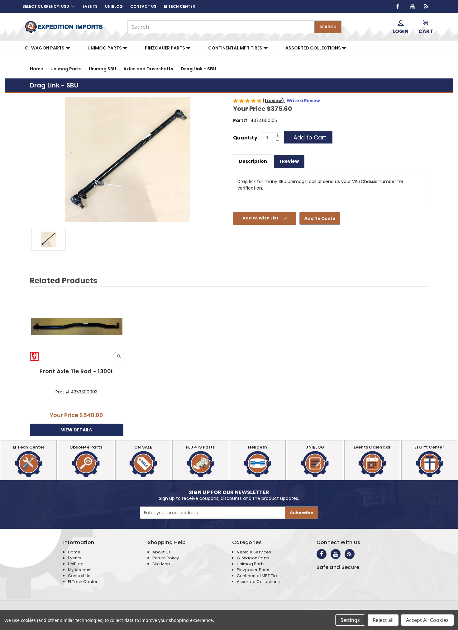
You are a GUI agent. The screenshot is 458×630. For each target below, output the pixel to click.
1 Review (289, 161)
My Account (80, 570)
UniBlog (75, 564)
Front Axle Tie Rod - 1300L (77, 371)
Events (74, 558)
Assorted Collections (313, 48)
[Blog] (427, 7)
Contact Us (79, 576)
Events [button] (90, 6)
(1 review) (274, 100)
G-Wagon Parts (45, 48)
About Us (161, 552)
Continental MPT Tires (235, 48)
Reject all (383, 620)
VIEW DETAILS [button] (76, 430)
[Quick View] (118, 356)
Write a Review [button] (303, 100)
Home (74, 552)
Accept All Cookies (427, 620)
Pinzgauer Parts (165, 48)
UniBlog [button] (114, 6)
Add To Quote (319, 218)
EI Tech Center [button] (179, 6)
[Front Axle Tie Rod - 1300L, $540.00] (77, 326)
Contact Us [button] (143, 6)
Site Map (161, 564)
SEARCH (327, 27)
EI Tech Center (83, 582)
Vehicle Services (254, 552)
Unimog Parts (105, 48)
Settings (350, 620)
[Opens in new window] (398, 7)
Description (253, 161)
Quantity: (246, 137)
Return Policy (165, 558)
